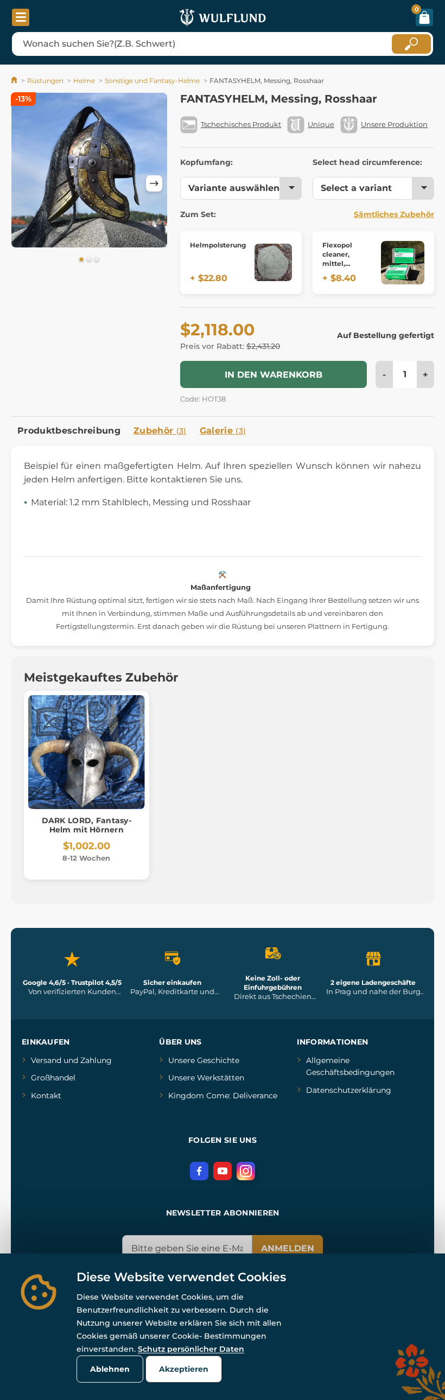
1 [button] (81, 260)
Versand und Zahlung (71, 1060)
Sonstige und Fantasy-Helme (152, 81)
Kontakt (46, 1095)
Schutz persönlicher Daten (191, 1349)
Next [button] (154, 183)
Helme (84, 81)
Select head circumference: (367, 162)
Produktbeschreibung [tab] (68, 430)
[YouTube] (222, 1171)
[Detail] (273, 262)
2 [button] (89, 260)
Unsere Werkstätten (206, 1078)
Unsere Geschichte (203, 1060)
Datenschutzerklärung (348, 1090)
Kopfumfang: (206, 162)
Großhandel (53, 1078)
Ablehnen (110, 1369)
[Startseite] (15, 81)
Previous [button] (24, 183)
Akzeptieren (183, 1369)
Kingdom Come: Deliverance (222, 1095)
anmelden (287, 1248)
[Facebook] (199, 1171)
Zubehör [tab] (160, 430)
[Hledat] (411, 44)
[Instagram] (246, 1171)
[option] (89, 171)
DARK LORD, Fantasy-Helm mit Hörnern (86, 825)
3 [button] (96, 260)
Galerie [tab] (223, 430)
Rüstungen (45, 81)
